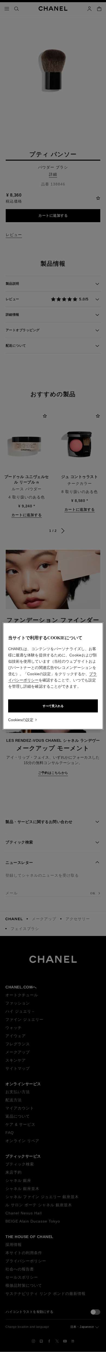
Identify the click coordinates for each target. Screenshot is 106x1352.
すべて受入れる (53, 706)
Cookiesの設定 (20, 720)
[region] (53, 676)
